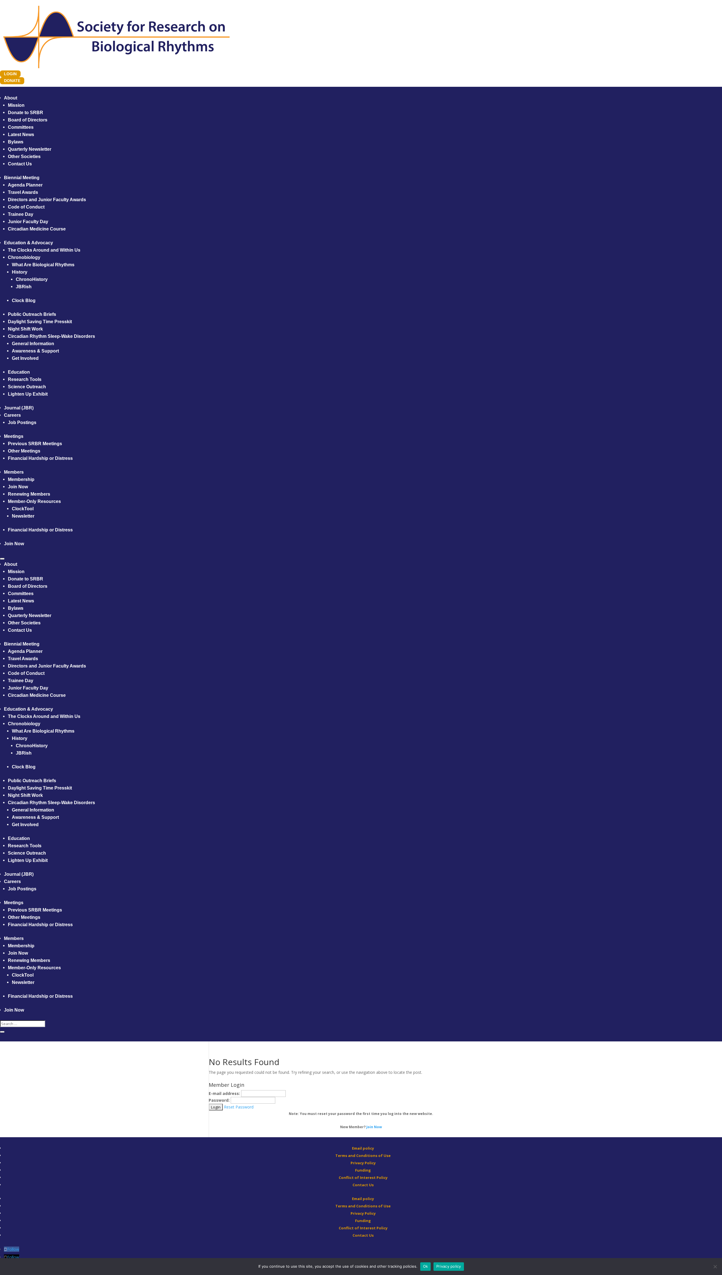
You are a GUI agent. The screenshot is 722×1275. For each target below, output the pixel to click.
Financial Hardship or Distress (40, 458)
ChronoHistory (32, 279)
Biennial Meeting (21, 177)
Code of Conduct (26, 207)
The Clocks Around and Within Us (44, 250)
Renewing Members (29, 494)
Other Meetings (24, 451)
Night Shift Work (25, 329)
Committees (21, 127)
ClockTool (23, 508)
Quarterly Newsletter (29, 149)
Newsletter (23, 516)
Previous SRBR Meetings (35, 443)
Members (14, 472)
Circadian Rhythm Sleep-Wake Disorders (51, 336)
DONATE (12, 81)
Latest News (21, 134)
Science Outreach (27, 386)
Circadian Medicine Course (37, 229)
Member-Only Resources (34, 501)
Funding (363, 1170)
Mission (16, 105)
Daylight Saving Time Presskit (40, 321)
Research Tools (24, 379)
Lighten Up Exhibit (28, 394)
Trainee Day (20, 214)
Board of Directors (27, 119)
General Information (33, 343)
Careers (12, 415)
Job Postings (22, 422)
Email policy (363, 1148)
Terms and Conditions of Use (363, 1155)
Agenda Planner (25, 185)
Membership (21, 479)
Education (19, 372)
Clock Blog (24, 300)
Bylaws (15, 141)
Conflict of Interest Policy (363, 1177)
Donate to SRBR (25, 112)
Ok (425, 1266)
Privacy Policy (363, 1162)
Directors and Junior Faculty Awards (47, 199)
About (10, 98)
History (19, 272)
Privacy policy (448, 1266)
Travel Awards (23, 192)
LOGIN (10, 74)
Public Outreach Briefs (32, 314)
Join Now (18, 486)
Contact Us (20, 163)
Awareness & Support (35, 351)
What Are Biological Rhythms (43, 264)
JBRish (24, 286)
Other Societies (24, 156)
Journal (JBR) (19, 407)
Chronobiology (24, 257)
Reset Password (239, 1107)
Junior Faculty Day (28, 221)
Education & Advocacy (28, 242)
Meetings (13, 436)
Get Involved (25, 358)
